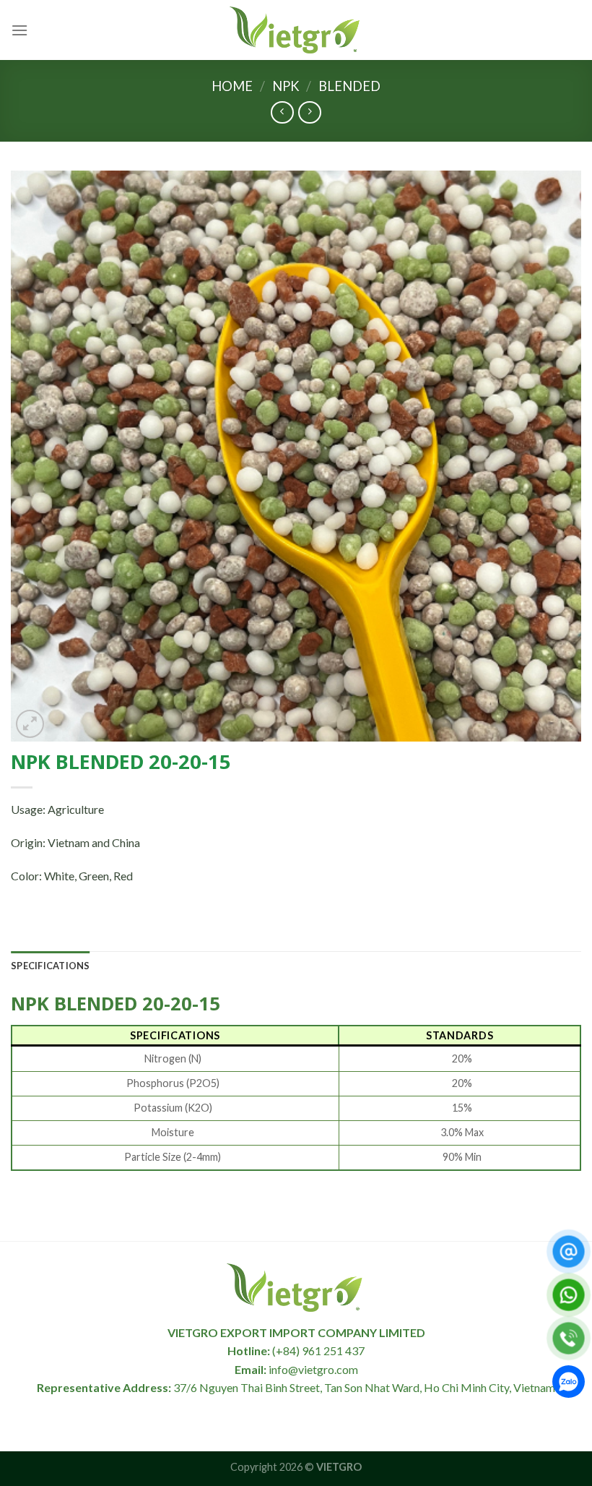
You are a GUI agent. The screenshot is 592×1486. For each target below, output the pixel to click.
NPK (286, 86)
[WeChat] (568, 1384)
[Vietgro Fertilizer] (296, 29)
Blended (349, 86)
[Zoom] (30, 724)
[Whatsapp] (568, 1295)
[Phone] (568, 1338)
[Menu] (19, 30)
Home (232, 86)
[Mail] (568, 1251)
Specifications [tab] (50, 965)
